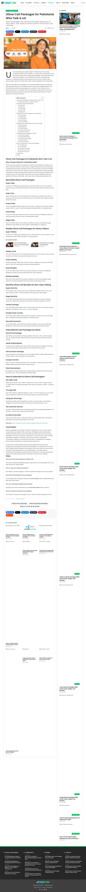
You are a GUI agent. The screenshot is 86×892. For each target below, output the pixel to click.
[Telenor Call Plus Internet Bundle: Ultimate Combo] (13, 591)
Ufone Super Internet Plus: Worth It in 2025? (12, 751)
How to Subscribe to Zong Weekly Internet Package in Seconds (12, 536)
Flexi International (24, 141)
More (72, 2)
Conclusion (20, 153)
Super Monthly (23, 125)
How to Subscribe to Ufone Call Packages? (28, 143)
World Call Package (24, 135)
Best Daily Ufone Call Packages (25, 103)
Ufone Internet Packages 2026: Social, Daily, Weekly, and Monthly (69, 468)
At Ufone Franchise (24, 151)
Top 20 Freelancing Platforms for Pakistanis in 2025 (70, 818)
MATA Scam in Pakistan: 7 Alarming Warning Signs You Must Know (68, 137)
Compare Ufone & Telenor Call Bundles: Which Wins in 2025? (29, 659)
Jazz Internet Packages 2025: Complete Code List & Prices (46, 551)
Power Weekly (23, 118)
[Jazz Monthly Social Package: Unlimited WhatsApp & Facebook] (30, 545)
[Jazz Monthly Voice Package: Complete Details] (34, 244)
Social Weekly (23, 120)
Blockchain (65, 2)
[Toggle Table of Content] (41, 98)
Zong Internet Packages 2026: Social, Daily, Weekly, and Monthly (69, 799)
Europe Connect (24, 140)
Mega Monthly (23, 126)
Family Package (23, 128)
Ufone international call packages (39, 503)
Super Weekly (23, 115)
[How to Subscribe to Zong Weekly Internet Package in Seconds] (13, 529)
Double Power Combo (25, 130)
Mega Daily (22, 111)
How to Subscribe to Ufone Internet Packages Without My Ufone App (29, 423)
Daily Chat (22, 107)
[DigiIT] (9, 2)
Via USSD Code (23, 145)
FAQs (18, 155)
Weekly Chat (23, 116)
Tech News (28, 2)
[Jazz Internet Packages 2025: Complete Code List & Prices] (46, 545)
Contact (44, 887)
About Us (39, 887)
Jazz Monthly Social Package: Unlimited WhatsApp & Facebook (30, 552)
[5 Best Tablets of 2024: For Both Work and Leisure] (46, 652)
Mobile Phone (14, 10)
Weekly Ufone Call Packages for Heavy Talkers (29, 113)
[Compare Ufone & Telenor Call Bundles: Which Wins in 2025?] (30, 652)
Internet (50, 2)
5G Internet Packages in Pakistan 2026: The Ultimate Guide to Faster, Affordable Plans (70, 27)
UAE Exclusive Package (25, 138)
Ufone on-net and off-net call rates (30, 506)
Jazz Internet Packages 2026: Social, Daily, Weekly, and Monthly (69, 688)
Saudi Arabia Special (25, 136)
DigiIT (8, 28)
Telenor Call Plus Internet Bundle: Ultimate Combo (12, 644)
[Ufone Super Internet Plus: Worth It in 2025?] (13, 699)
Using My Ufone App (25, 148)
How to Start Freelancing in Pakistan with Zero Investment (69, 837)
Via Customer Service (25, 150)
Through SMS (23, 146)
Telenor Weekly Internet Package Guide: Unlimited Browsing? (29, 536)
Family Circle (25, 309)
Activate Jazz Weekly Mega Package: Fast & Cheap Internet (46, 536)
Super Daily (22, 105)
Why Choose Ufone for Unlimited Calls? (28, 102)
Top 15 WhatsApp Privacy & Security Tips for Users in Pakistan (68, 358)
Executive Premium (24, 131)
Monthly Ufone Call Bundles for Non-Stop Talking (29, 123)
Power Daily (23, 108)
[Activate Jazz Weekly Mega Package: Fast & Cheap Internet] (46, 529)
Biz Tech (36, 2)
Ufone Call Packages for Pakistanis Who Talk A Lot (30, 100)
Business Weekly (24, 121)
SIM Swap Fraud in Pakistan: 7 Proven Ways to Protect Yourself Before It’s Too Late (69, 248)
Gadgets (43, 2)
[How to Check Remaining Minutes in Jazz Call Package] (9, 244)
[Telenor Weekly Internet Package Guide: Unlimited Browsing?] (30, 529)
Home (22, 2)
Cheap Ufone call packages (20, 503)
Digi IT (42, 885)
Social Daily (22, 110)
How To (58, 2)
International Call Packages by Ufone (26, 133)
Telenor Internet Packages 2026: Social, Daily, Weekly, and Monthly (69, 578)
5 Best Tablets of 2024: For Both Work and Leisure (46, 658)
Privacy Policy (49, 887)
